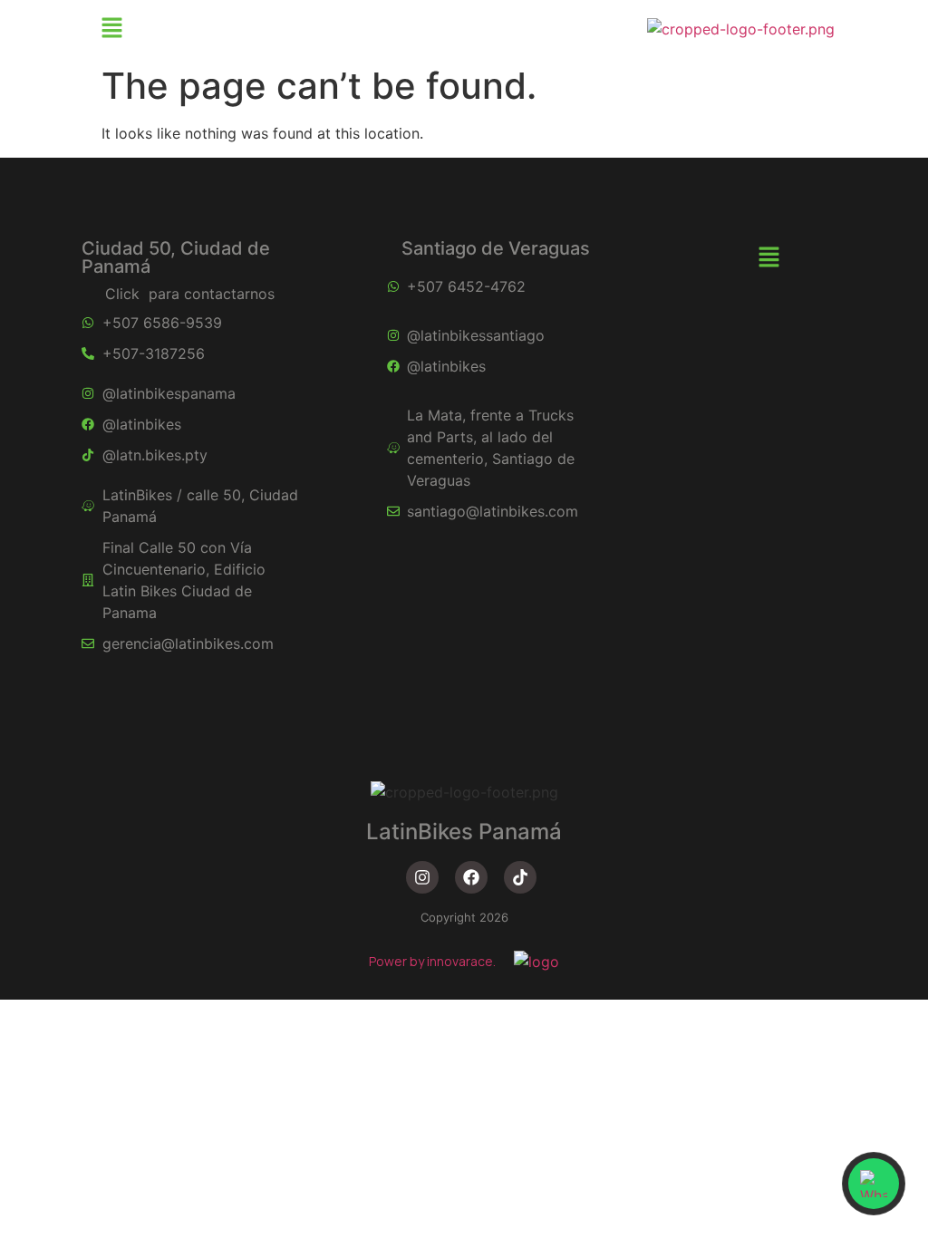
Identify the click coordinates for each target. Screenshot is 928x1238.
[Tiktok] (520, 877)
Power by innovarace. (432, 961)
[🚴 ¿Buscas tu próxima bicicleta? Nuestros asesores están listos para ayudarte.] (873, 1183)
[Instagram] (422, 877)
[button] (111, 28)
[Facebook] (471, 877)
